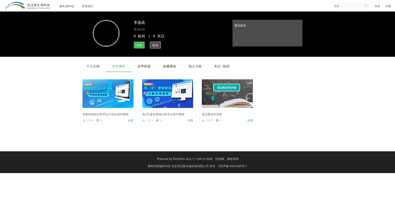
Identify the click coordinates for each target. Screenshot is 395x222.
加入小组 (195, 66)
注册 (388, 6)
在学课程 (118, 66)
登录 (377, 6)
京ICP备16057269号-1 (232, 166)
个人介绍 (93, 66)
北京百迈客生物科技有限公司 (190, 166)
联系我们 (87, 6)
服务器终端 (66, 6)
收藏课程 (169, 66)
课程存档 (232, 159)
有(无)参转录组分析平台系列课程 (163, 114)
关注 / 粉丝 (222, 66)
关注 (139, 45)
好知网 (219, 159)
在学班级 (144, 66)
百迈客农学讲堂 (212, 114)
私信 (155, 45)
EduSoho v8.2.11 (184, 159)
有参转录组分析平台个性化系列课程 (105, 114)
